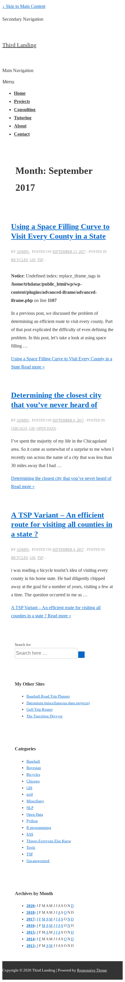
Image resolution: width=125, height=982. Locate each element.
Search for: (23, 644)
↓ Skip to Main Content (23, 6)
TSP (40, 260)
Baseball (33, 761)
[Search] (81, 654)
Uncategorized (37, 861)
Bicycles (19, 260)
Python (32, 821)
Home (20, 93)
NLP (29, 807)
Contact (22, 134)
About (20, 125)
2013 (30, 945)
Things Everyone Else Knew (48, 841)
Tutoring (22, 117)
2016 (30, 925)
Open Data (46, 429)
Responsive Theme (92, 970)
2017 (30, 919)
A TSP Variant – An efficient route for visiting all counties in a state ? (61, 524)
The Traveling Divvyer (44, 716)
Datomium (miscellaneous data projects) (58, 703)
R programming (38, 827)
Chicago (19, 429)
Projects (22, 101)
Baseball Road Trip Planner (48, 696)
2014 (30, 939)
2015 (30, 932)
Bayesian (33, 768)
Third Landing (19, 45)
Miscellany (35, 801)
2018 (30, 912)
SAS (29, 834)
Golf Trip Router (39, 709)
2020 (30, 906)
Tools (30, 847)
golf (29, 794)
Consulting (24, 109)
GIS (32, 260)
